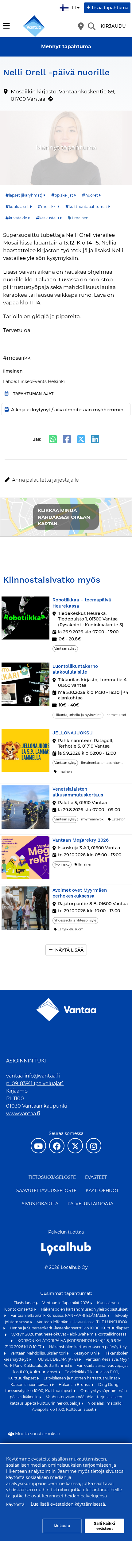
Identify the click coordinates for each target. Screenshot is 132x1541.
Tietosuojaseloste (52, 1177)
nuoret (91, 195)
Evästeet (96, 1177)
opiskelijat (64, 195)
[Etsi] (91, 26)
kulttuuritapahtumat (88, 206)
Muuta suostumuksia (37, 1434)
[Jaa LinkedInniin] (95, 439)
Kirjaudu (113, 26)
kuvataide (18, 218)
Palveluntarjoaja (90, 1204)
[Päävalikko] (6, 26)
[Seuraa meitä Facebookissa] (56, 1145)
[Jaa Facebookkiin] (67, 439)
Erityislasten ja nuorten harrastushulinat (81, 1378)
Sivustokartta (40, 1204)
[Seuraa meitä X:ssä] (75, 1145)
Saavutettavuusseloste (46, 1190)
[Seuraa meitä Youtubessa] (38, 1145)
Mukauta (62, 1525)
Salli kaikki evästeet (104, 1526)
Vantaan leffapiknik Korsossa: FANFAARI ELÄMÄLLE (59, 1315)
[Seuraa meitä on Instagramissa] (93, 1145)
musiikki (48, 206)
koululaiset (19, 206)
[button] (66, 480)
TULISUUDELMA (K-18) (57, 1359)
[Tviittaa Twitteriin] (81, 439)
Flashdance (25, 1302)
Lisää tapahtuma (110, 7)
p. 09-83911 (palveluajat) (35, 1083)
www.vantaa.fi (23, 1114)
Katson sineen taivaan (31, 1384)
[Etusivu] (33, 26)
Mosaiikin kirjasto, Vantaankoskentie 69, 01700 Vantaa (63, 95)
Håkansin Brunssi (75, 1384)
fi (75, 5)
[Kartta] (80, 26)
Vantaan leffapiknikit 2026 (66, 1302)
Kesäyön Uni (85, 1353)
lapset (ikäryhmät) (25, 195)
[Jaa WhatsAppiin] (53, 439)
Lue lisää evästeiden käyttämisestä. (68, 1504)
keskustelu (49, 218)
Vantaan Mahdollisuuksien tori (38, 1353)
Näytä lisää (69, 950)
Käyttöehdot (102, 1190)
